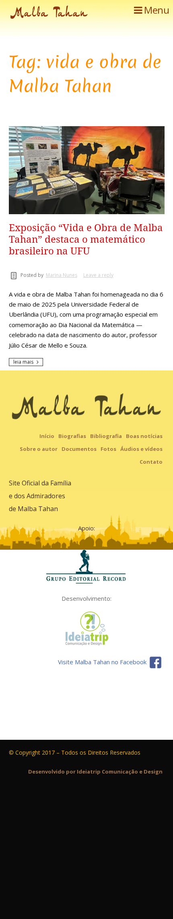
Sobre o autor (39, 448)
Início (46, 436)
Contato (151, 461)
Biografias (72, 436)
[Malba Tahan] (49, 14)
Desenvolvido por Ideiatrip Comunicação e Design (95, 771)
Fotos (108, 448)
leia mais (23, 361)
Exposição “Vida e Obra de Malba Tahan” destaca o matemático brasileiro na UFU (86, 239)
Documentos (79, 448)
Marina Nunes (61, 275)
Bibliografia (106, 436)
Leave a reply (98, 275)
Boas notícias (144, 436)
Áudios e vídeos (141, 448)
